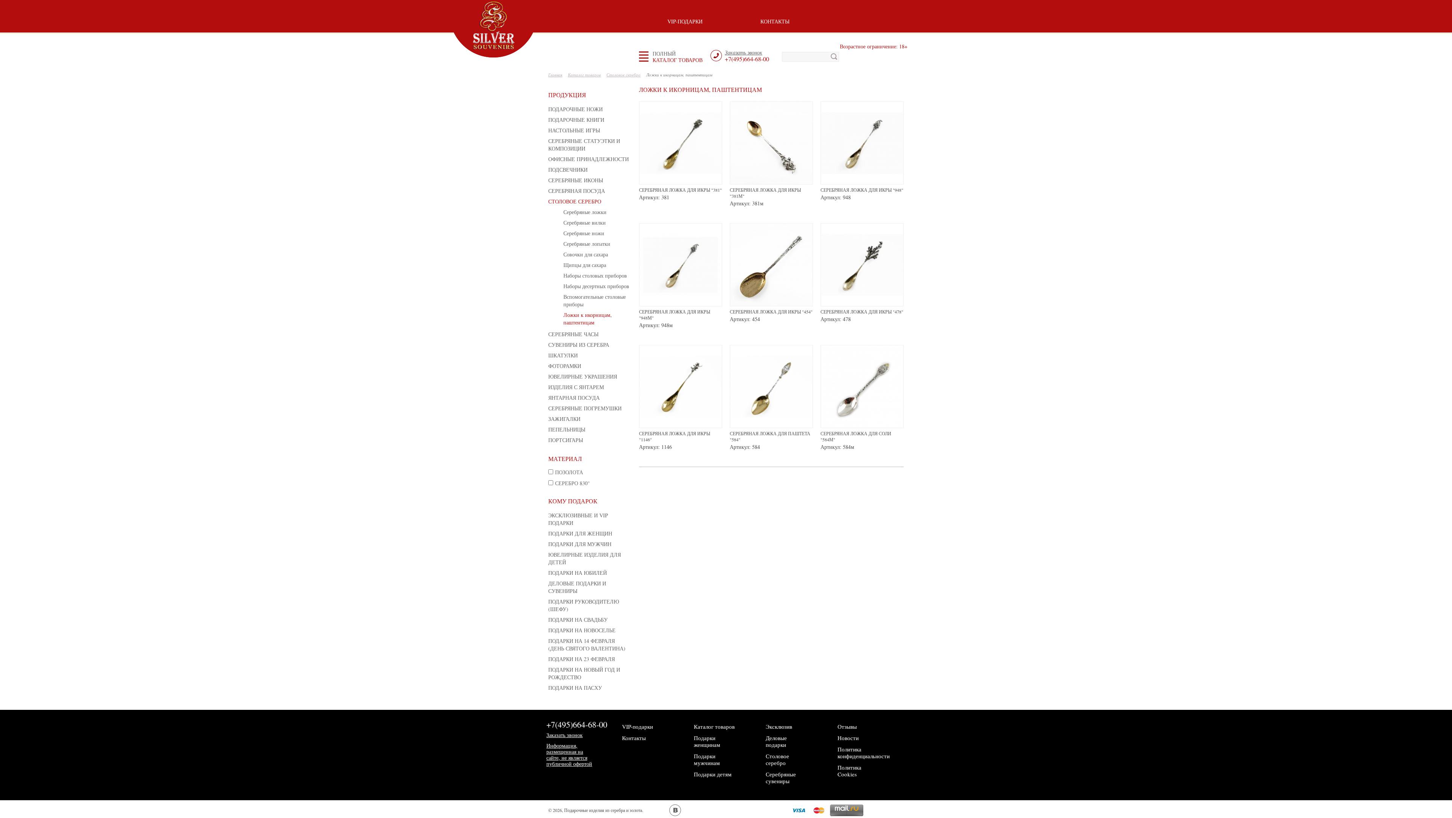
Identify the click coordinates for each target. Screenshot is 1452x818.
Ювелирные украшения (582, 376)
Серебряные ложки (585, 212)
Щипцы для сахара (584, 265)
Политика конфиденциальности (864, 752)
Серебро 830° (572, 483)
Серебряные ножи (583, 233)
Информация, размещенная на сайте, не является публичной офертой (569, 754)
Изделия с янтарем (576, 387)
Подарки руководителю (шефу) (583, 605)
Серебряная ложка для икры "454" (771, 312)
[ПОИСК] (834, 57)
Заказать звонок (564, 735)
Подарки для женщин (580, 533)
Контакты (775, 21)
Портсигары (565, 440)
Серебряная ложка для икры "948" (862, 190)
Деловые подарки (776, 741)
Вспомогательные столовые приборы (594, 300)
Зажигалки (564, 418)
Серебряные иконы (575, 180)
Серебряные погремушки (585, 408)
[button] (678, 56)
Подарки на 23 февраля (581, 659)
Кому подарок (572, 501)
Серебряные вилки (584, 222)
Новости (848, 738)
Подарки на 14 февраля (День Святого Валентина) (586, 644)
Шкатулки (563, 355)
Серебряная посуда (576, 190)
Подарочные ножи (575, 109)
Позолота (569, 472)
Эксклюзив (779, 726)
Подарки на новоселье (582, 630)
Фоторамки (564, 365)
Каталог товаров (714, 726)
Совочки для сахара (585, 254)
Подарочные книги (576, 119)
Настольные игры (574, 130)
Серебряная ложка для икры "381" (680, 190)
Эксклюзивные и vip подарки (578, 519)
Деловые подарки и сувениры (577, 587)
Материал (565, 459)
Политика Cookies (849, 771)
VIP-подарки (685, 21)
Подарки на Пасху (575, 687)
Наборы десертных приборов (596, 286)
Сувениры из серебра (578, 344)
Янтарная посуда (574, 397)
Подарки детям (713, 774)
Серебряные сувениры (781, 777)
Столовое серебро (574, 201)
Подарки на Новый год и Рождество (584, 673)
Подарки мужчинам (707, 759)
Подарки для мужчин (579, 544)
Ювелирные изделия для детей (584, 558)
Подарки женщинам (707, 741)
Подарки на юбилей (577, 572)
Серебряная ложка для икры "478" (862, 312)
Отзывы (847, 726)
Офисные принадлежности (588, 159)
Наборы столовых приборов (595, 275)
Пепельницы (566, 429)
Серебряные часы (573, 334)
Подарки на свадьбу (578, 619)
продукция (567, 95)
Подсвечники (568, 169)
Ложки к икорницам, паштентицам (587, 318)
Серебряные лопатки (586, 243)
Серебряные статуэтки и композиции (584, 144)
